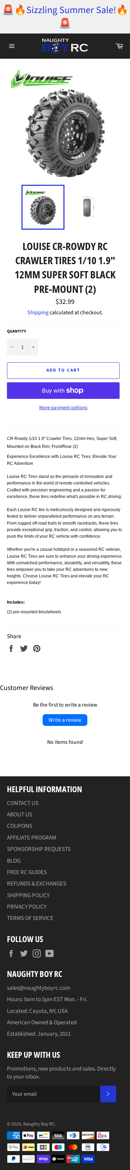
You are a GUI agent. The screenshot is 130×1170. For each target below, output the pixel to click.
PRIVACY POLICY (26, 907)
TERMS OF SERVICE (30, 918)
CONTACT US (22, 803)
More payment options (63, 407)
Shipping (38, 312)
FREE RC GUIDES (27, 872)
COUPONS (19, 826)
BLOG (13, 861)
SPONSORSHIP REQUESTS (39, 849)
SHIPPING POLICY (28, 895)
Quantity (16, 331)
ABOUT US (19, 815)
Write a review (65, 720)
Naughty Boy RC (39, 1124)
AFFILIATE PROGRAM (31, 838)
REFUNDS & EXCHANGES (36, 884)
